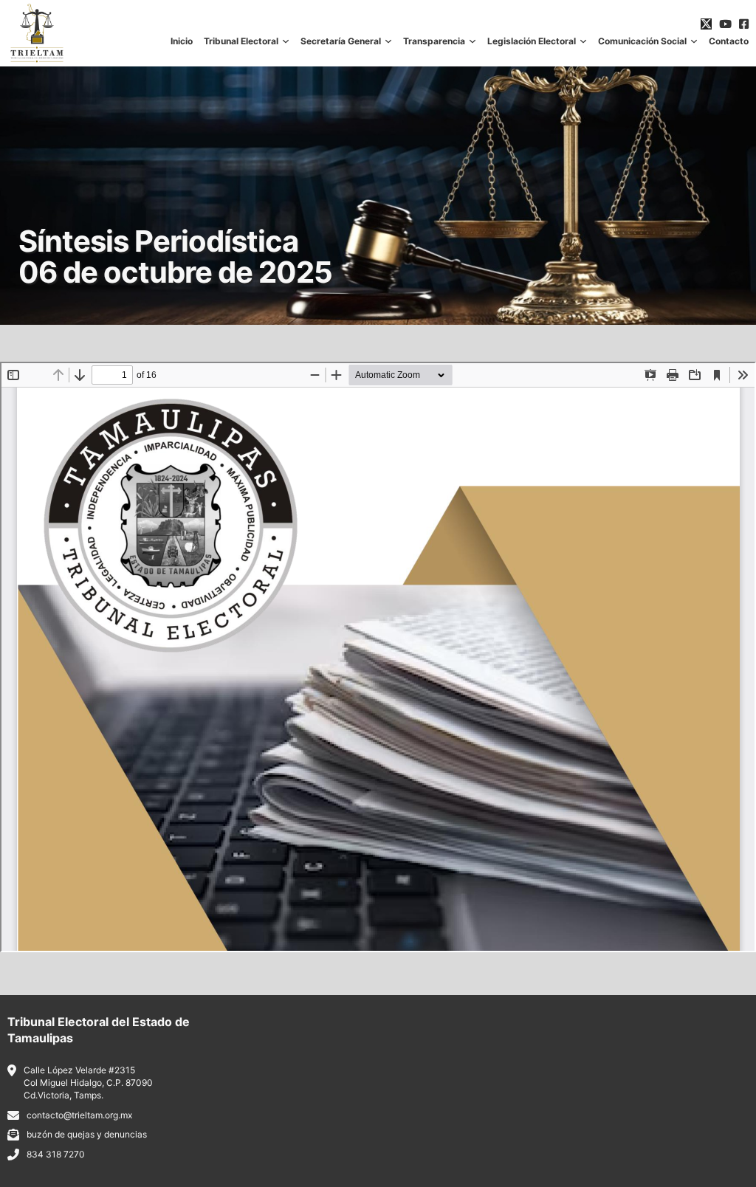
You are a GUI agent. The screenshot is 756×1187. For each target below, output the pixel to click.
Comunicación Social (642, 41)
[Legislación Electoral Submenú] (583, 41)
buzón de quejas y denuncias (87, 1134)
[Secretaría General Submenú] (388, 41)
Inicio (182, 41)
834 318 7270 (56, 1154)
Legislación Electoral (531, 41)
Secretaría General (340, 41)
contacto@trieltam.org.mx (79, 1115)
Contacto (729, 41)
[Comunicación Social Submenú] (694, 41)
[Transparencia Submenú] (472, 41)
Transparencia (434, 41)
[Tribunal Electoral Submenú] (285, 41)
